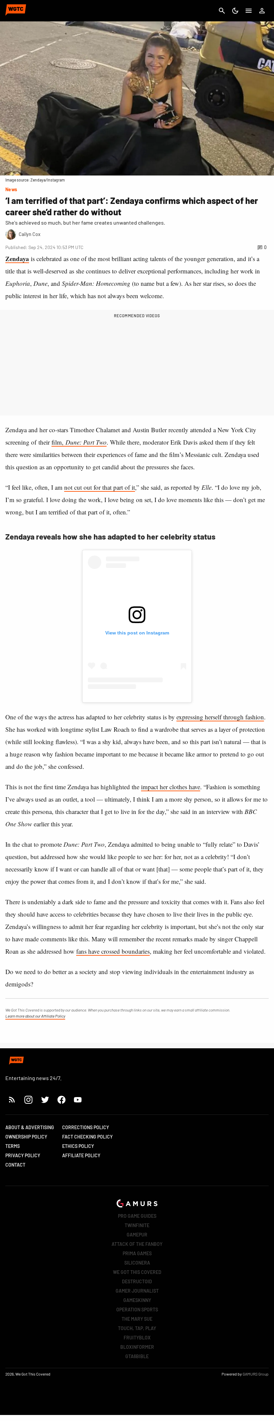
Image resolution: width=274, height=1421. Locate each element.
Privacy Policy (22, 1155)
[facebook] (61, 1099)
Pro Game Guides (137, 1216)
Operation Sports (137, 1309)
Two (100, 442)
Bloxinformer (137, 1347)
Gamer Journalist (137, 1291)
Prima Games (137, 1253)
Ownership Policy (26, 1137)
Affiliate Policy (81, 1155)
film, (72, 442)
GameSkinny (137, 1300)
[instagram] (28, 1099)
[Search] (222, 10)
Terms (12, 1146)
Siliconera (137, 1263)
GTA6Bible (137, 1356)
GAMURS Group (256, 1374)
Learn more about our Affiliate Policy (35, 1016)
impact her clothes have (170, 787)
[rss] (12, 1099)
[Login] (262, 10)
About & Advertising (29, 1127)
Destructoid (137, 1281)
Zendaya (17, 258)
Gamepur (137, 1234)
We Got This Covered (137, 1272)
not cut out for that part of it (99, 487)
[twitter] (45, 1099)
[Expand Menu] (248, 10)
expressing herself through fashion (220, 717)
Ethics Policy (78, 1146)
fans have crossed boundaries (113, 951)
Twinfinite (137, 1225)
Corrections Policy (85, 1127)
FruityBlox (137, 1337)
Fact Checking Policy (87, 1137)
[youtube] (78, 1099)
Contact (15, 1165)
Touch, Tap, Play (137, 1328)
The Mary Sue (137, 1319)
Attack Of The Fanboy (137, 1244)
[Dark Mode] (235, 10)
